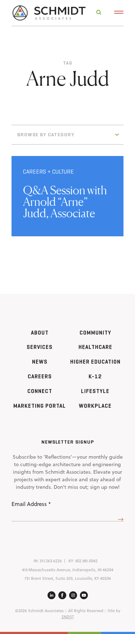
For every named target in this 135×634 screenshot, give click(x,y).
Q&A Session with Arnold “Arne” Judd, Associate (65, 201)
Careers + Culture (48, 171)
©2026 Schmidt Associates (39, 611)
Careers (40, 376)
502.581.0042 (86, 561)
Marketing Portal (39, 405)
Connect (39, 391)
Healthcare (95, 347)
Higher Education (95, 361)
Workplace (95, 405)
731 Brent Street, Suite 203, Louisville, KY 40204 (67, 578)
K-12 (95, 376)
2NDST (68, 617)
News (40, 361)
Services (40, 347)
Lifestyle (95, 391)
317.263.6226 (51, 561)
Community (95, 332)
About (40, 332)
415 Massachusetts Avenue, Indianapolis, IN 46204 (67, 570)
